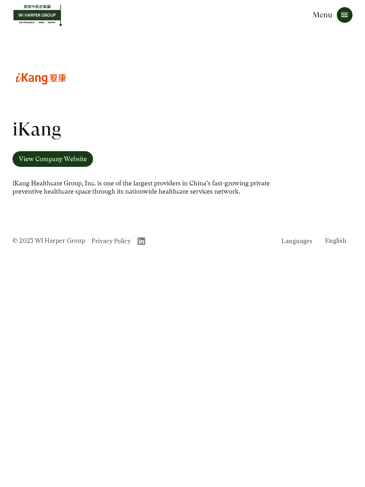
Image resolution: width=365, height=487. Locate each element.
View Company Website (53, 159)
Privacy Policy (111, 241)
